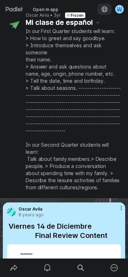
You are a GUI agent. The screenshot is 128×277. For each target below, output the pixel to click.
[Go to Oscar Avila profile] (11, 212)
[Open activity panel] (47, 268)
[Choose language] (104, 9)
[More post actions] (116, 210)
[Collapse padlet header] (98, 22)
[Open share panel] (13, 268)
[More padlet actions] (114, 268)
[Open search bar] (80, 268)
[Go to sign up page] (119, 9)
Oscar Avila (37, 15)
